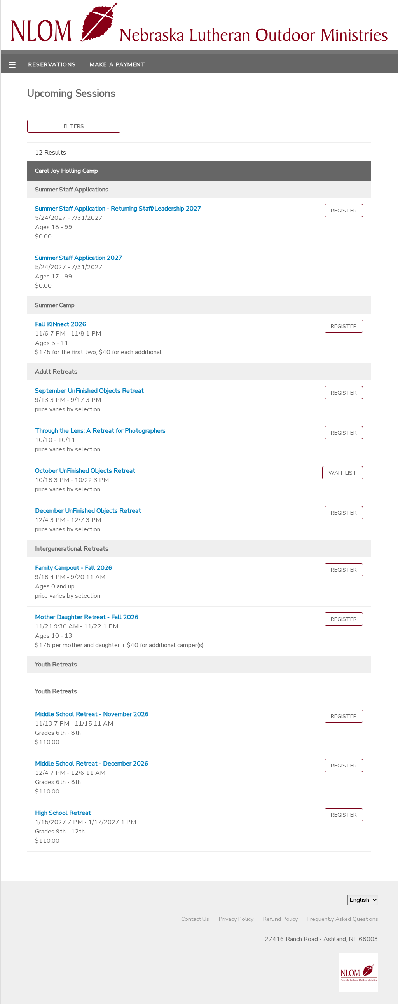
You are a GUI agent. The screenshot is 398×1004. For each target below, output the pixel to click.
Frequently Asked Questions (342, 919)
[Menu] (18, 64)
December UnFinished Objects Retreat (88, 510)
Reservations (52, 64)
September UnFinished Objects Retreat (89, 390)
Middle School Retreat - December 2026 (91, 763)
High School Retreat (63, 813)
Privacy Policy (236, 919)
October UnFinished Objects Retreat (85, 470)
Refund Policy (280, 919)
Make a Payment (118, 64)
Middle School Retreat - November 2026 (92, 714)
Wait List (342, 473)
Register (344, 210)
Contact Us (195, 919)
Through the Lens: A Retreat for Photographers (100, 430)
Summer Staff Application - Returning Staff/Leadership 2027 (118, 208)
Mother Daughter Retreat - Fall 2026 (87, 617)
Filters (74, 126)
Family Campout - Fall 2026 (73, 568)
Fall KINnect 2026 (60, 324)
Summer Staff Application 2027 (78, 258)
